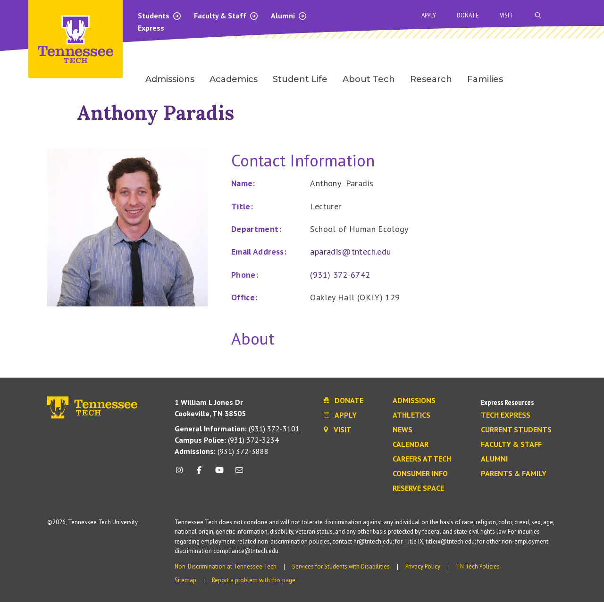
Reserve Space (418, 488)
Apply (428, 15)
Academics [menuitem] (234, 79)
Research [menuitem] (431, 79)
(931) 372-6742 (340, 274)
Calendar (410, 444)
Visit (506, 15)
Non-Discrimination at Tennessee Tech (226, 566)
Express (151, 28)
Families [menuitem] (485, 79)
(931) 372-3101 (237, 428)
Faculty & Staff (221, 15)
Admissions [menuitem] (169, 79)
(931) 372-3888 (221, 451)
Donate (468, 15)
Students (154, 15)
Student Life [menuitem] (300, 79)
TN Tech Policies (478, 566)
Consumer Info (420, 474)
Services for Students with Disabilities (341, 566)
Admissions (414, 400)
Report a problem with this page (253, 580)
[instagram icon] (182, 473)
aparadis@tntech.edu (350, 251)
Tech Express (505, 415)
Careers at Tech (422, 459)
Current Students (516, 430)
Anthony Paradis (155, 112)
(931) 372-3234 (227, 440)
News (402, 430)
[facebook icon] (199, 473)
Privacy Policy (422, 566)
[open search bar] (538, 15)
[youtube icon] (219, 473)
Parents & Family (513, 474)
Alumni (284, 15)
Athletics (411, 415)
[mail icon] (239, 473)
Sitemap (185, 580)
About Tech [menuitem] (369, 79)
